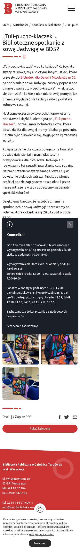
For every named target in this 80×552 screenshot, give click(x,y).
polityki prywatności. (41, 534)
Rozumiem (40, 543)
